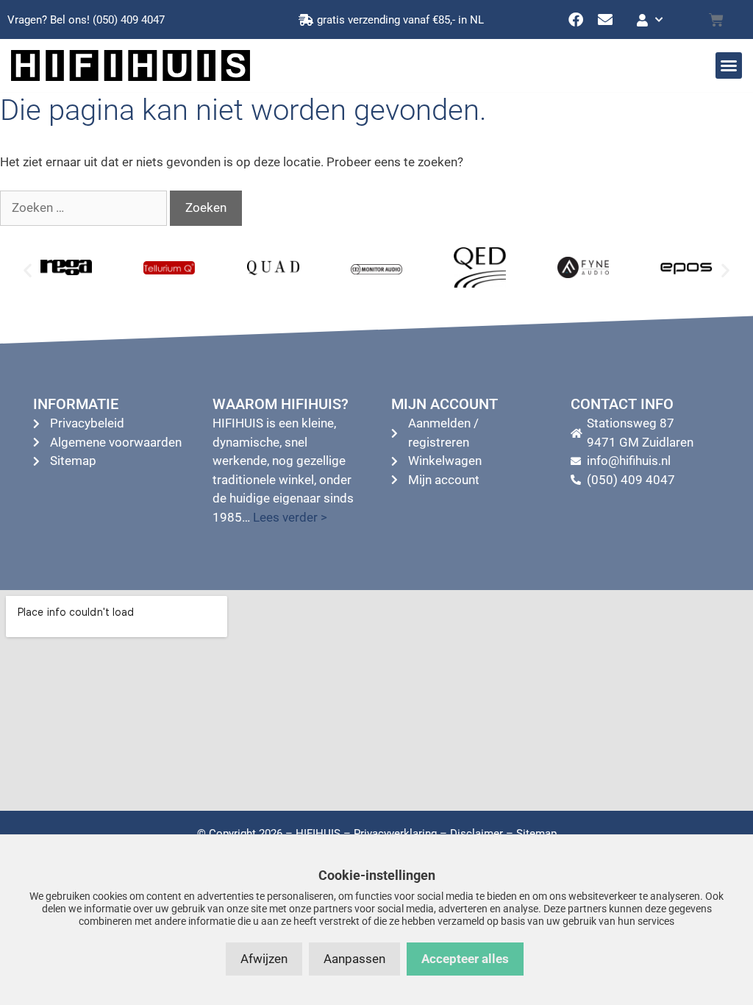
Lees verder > (290, 517)
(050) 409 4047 (129, 19)
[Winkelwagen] (716, 20)
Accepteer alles (465, 958)
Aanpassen (354, 958)
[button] (728, 65)
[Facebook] (575, 20)
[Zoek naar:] (85, 207)
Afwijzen (264, 958)
